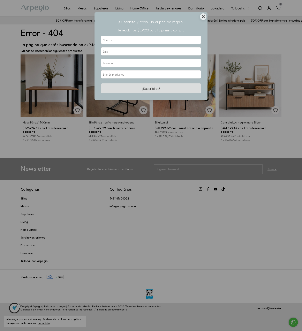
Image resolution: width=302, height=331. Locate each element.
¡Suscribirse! (151, 88)
